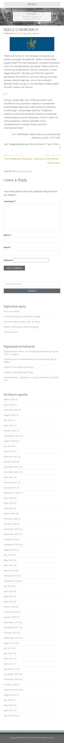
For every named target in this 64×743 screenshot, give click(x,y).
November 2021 (11, 472)
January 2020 (10, 523)
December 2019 (11, 529)
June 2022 (8, 451)
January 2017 (10, 668)
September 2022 (12, 435)
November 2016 (11, 679)
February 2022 (11, 456)
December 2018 (11, 580)
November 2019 (11, 534)
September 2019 (12, 544)
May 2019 (8, 560)
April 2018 (8, 601)
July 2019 (8, 554)
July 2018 (8, 586)
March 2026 (9, 399)
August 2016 (10, 694)
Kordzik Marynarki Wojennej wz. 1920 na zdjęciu (31, 353)
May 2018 (8, 596)
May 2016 (8, 705)
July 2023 (8, 420)
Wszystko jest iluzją (23, 367)
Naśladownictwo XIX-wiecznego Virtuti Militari (30, 360)
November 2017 (11, 627)
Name (8, 235)
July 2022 (8, 446)
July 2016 (8, 700)
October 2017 (10, 632)
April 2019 (8, 565)
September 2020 (12, 492)
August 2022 (10, 440)
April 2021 (8, 477)
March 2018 (9, 606)
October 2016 (10, 684)
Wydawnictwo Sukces (14, 351)
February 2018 (11, 612)
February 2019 (11, 575)
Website (8, 260)
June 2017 (8, 653)
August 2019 (10, 549)
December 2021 (11, 466)
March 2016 (9, 715)
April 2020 (8, 508)
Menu (32, 4)
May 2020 (8, 503)
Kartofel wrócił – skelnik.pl (16, 377)
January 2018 (10, 617)
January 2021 (10, 487)
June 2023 (8, 425)
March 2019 (9, 570)
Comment (10, 201)
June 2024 (8, 404)
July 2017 (8, 648)
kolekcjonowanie (24, 171)
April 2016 (8, 710)
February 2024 (11, 409)
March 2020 (9, 513)
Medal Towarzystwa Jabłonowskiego (21, 326)
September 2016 (12, 689)
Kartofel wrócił (11, 332)
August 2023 (10, 415)
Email (7, 247)
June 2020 (8, 498)
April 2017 (8, 663)
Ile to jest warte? (12, 311)
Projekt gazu (10, 359)
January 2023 (10, 430)
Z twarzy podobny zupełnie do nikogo (22, 316)
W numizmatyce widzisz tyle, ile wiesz (22, 321)
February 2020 (11, 518)
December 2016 (11, 674)
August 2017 (10, 643)
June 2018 (8, 591)
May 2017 (8, 658)
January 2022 (10, 461)
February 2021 (11, 482)
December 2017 (11, 622)
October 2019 (10, 539)
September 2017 (12, 637)
